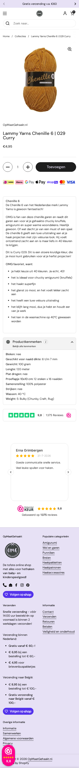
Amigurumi (50, 543)
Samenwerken (12, 733)
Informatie (9, 728)
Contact (48, 612)
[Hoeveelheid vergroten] (28, 167)
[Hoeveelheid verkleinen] (7, 167)
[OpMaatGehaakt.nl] (39, 13)
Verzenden (49, 617)
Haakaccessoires (53, 572)
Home (6, 36)
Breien (47, 558)
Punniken (49, 553)
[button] (72, 13)
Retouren (49, 622)
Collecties (20, 36)
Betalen (47, 627)
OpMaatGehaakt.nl (40, 759)
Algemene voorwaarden (18, 738)
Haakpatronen (52, 567)
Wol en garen (51, 548)
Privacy (8, 743)
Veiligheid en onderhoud (59, 632)
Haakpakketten (52, 562)
